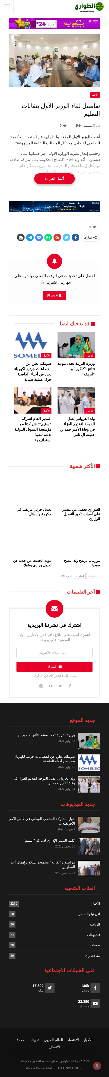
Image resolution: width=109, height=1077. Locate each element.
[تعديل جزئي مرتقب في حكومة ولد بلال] (30, 490)
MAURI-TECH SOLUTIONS (64, 1068)
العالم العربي (53, 1040)
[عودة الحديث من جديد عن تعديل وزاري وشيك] (30, 541)
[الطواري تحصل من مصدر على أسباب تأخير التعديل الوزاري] (79, 490)
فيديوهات (93, 935)
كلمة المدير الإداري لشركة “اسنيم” (49, 840)
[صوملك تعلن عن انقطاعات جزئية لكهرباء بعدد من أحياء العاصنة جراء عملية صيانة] (32, 345)
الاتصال (54, 1047)
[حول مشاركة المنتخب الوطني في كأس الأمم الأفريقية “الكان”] (89, 825)
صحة (20, 1040)
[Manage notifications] (97, 1066)
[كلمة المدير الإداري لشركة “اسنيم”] (89, 846)
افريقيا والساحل (89, 914)
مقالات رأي (92, 956)
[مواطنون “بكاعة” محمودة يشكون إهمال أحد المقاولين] (89, 868)
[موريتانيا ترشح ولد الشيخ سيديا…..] (79, 541)
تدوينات (95, 945)
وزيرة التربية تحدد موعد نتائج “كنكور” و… (44, 735)
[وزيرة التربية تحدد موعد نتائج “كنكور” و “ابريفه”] (76, 345)
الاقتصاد (73, 1040)
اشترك (51, 667)
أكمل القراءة (54, 178)
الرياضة (95, 924)
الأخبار (95, 94)
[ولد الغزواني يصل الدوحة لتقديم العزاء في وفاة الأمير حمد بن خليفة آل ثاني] (76, 400)
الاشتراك (52, 295)
